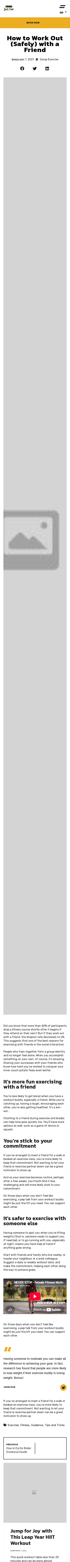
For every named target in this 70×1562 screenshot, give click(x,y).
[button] (62, 6)
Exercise (13, 1425)
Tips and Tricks (55, 1425)
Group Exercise (49, 59)
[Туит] (63, 1387)
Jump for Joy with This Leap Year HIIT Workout (32, 1537)
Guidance (37, 1425)
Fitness (24, 1425)
